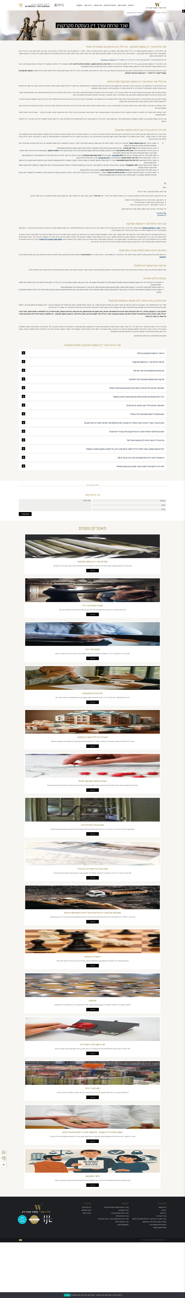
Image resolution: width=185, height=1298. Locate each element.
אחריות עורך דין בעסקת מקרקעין (93, 561)
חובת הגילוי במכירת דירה (92, 824)
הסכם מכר (115, 155)
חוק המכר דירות (92, 1088)
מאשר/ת (67, 1295)
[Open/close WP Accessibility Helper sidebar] (183, 11)
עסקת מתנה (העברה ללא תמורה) (50, 239)
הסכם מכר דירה (92, 649)
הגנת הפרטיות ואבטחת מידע (157, 1225)
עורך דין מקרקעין (124, 1210)
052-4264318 (43, 6)
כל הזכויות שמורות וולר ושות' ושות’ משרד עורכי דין (154, 1240)
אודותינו (131, 5)
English (79, 5)
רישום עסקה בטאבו (123, 1225)
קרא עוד (92, 571)
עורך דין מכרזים (161, 1216)
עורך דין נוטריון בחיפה (122, 1216)
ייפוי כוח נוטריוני (104, 158)
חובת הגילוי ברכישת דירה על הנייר (92, 868)
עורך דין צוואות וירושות (122, 1222)
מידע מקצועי (162, 1207)
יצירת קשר (87, 5)
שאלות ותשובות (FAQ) (159, 1228)
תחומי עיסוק (122, 5)
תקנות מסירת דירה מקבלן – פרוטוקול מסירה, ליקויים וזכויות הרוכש (92, 1132)
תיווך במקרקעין (92, 1175)
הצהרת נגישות (87, 1213)
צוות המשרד (97, 5)
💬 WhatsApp (161, 215)
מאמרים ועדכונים (110, 5)
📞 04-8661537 (161, 213)
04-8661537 (30, 6)
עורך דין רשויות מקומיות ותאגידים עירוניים (116, 1207)
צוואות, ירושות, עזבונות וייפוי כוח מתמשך (154, 1222)
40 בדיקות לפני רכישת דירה (92, 1044)
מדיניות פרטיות (86, 1207)
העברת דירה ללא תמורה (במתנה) (92, 737)
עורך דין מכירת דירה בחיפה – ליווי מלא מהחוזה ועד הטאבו (149, 1219)
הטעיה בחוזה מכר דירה (92, 605)
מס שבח (162, 257)
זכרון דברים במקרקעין (92, 693)
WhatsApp (104, 60)
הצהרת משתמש (86, 1210)
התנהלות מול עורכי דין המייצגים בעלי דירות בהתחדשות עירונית (92, 912)
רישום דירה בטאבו (92, 956)
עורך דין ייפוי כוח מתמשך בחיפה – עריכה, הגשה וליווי (113, 1219)
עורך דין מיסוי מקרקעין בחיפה (120, 1213)
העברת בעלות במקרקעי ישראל (92, 780)
